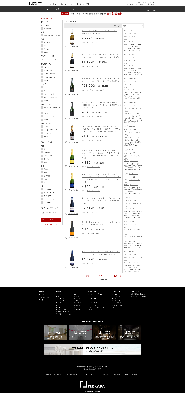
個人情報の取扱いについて (74, 374)
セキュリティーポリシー (91, 374)
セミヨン (114, 298)
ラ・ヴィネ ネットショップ (95, 90)
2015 (134, 81)
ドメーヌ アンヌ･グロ (135, 204)
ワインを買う (51, 4)
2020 (134, 225)
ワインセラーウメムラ (93, 42)
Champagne (132, 78)
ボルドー (58, 296)
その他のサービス (140, 2)
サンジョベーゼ (92, 303)
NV (134, 57)
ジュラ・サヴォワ (61, 309)
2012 (134, 129)
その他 (41, 300)
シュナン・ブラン (117, 305)
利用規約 (126, 374)
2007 (134, 105)
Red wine (131, 54)
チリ (75, 307)
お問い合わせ (152, 2)
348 (110, 276)
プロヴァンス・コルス (62, 311)
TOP (42, 18)
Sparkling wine (133, 150)
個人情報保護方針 (59, 374)
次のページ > (118, 276)
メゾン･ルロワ (133, 36)
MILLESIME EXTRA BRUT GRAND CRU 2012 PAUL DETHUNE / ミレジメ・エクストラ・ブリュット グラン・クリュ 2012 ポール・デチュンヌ (101, 128)
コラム (73, 4)
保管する (63, 4)
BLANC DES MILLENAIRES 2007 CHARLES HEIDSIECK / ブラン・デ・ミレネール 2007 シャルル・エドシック (101, 105)
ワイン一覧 (49, 18)
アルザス (58, 303)
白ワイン (41, 296)
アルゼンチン (77, 309)
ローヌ (58, 307)
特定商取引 (117, 374)
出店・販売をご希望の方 (138, 294)
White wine (132, 30)
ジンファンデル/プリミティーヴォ (98, 307)
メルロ (90, 296)
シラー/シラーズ (93, 301)
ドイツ (76, 301)
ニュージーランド (79, 303)
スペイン (76, 296)
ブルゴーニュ (134, 41)
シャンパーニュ (134, 89)
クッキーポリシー (106, 374)
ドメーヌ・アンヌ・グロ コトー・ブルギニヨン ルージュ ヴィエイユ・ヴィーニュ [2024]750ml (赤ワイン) (101, 200)
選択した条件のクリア (51, 224)
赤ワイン (41, 294)
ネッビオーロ (92, 305)
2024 (134, 201)
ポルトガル (77, 298)
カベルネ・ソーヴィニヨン (96, 294)
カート (131, 4)
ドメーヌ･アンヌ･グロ (135, 257)
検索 (51, 219)
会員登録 (140, 4)
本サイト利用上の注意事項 (138, 296)
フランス (126, 41)
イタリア (76, 294)
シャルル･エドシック (135, 108)
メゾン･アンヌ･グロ (134, 156)
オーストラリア (78, 305)
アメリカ (76, 311)
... (106, 276)
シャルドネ (115, 294)
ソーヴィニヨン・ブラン (119, 296)
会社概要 (48, 374)
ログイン (153, 4)
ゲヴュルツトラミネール (119, 303)
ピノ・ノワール (92, 298)
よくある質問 (84, 4)
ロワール (58, 305)
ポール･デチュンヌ (134, 132)
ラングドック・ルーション (64, 314)
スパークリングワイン (45, 298)
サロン (131, 84)
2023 (134, 33)
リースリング (116, 301)
